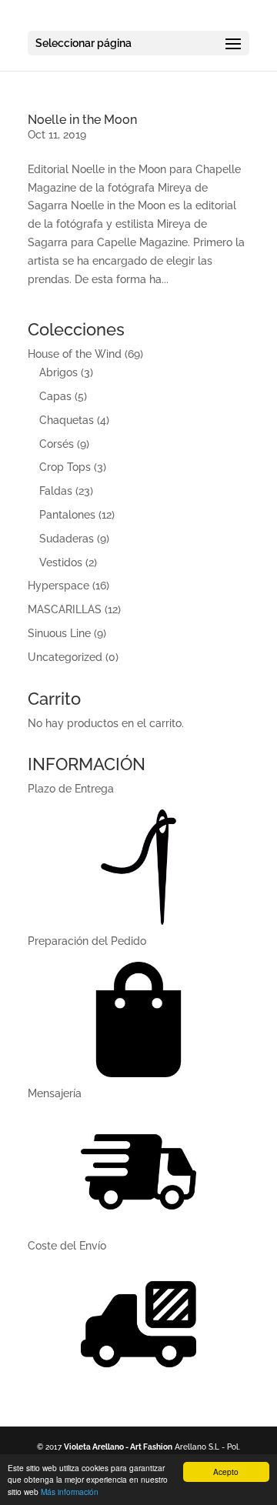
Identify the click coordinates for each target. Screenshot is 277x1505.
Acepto (226, 1471)
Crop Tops (65, 467)
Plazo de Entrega (71, 789)
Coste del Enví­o (67, 1246)
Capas (55, 396)
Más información (69, 1491)
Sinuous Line (59, 633)
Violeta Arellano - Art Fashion (118, 1447)
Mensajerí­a (55, 1093)
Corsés (56, 444)
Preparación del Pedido (87, 941)
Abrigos (58, 372)
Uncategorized (65, 657)
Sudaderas (66, 538)
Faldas (55, 491)
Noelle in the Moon (82, 119)
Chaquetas (66, 420)
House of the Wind (75, 354)
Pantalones (67, 515)
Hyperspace (58, 585)
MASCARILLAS (65, 609)
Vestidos (60, 562)
